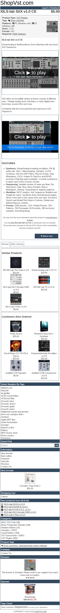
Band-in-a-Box (7, 427)
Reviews (5, 464)
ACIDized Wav (8, 398)
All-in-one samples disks (12, 414)
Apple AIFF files (8, 419)
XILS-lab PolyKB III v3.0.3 (15, 507)
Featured (5, 458)
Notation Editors (8, 527)
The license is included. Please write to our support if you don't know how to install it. (30, 573)
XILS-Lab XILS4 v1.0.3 (14, 504)
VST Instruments (9, 535)
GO (56, 445)
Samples (5, 530)
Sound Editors (7, 533)
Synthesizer (43, 607)
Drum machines (7, 607)
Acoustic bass (7, 401)
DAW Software (19, 34)
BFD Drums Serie (9, 433)
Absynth (5, 390)
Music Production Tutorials (13, 525)
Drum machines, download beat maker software (25, 545)
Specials (5, 461)
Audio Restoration (9, 422)
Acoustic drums (8, 404)
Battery (4, 430)
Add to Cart (47, 236)
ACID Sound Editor (9, 396)
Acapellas (5, 393)
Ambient (5, 417)
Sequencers (21, 607)
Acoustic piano (8, 409)
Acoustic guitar (8, 406)
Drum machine (17, 20)
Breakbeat (5, 438)
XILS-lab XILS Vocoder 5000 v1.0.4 (20, 512)
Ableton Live (6, 388)
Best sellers (6, 456)
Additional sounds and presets (14, 411)
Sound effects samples (33, 607)
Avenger (5, 425)
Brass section (7, 435)
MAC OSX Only (8, 522)
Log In (45, 8)
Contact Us (6, 466)
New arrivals (7, 453)
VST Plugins (22, 18)
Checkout (54, 8)
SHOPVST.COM (40, 612)
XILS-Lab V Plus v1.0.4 (14, 515)
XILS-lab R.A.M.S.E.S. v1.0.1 (17, 509)
